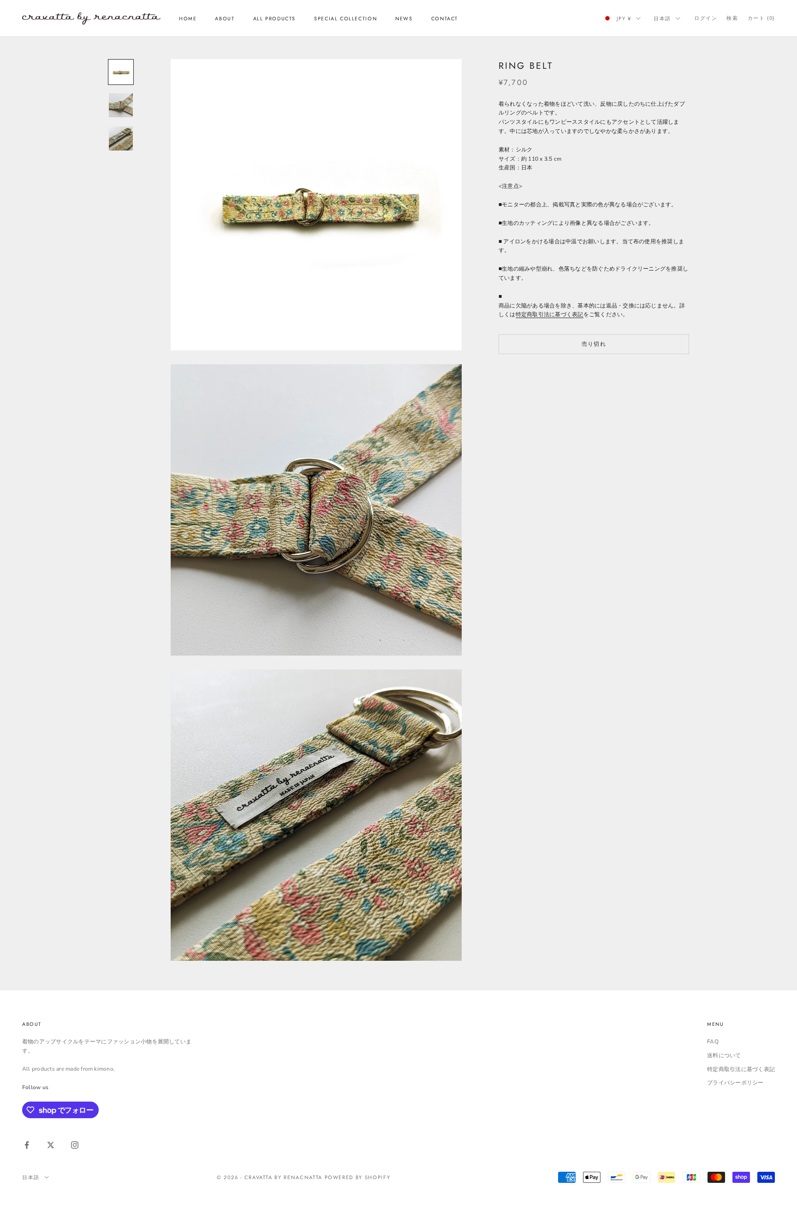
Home (187, 18)
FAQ (713, 1041)
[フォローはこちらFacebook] (26, 1145)
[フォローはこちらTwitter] (50, 1145)
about (224, 18)
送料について (724, 1055)
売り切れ (594, 343)
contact (444, 18)
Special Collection (345, 18)
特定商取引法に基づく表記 (549, 314)
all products (274, 18)
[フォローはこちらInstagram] (74, 1145)
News (403, 18)
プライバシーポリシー (735, 1082)
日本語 (662, 18)
